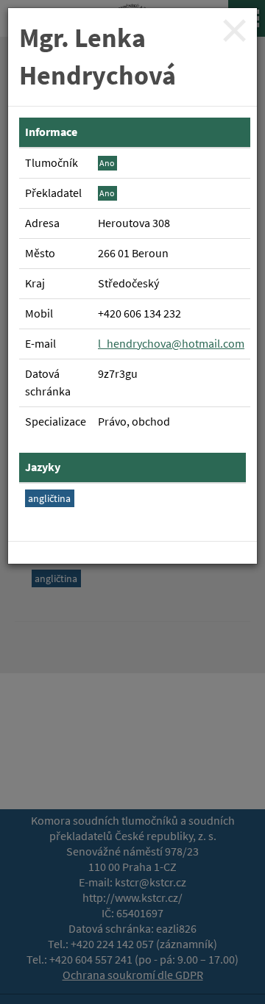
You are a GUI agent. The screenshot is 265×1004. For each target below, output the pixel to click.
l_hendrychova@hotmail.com (171, 343)
